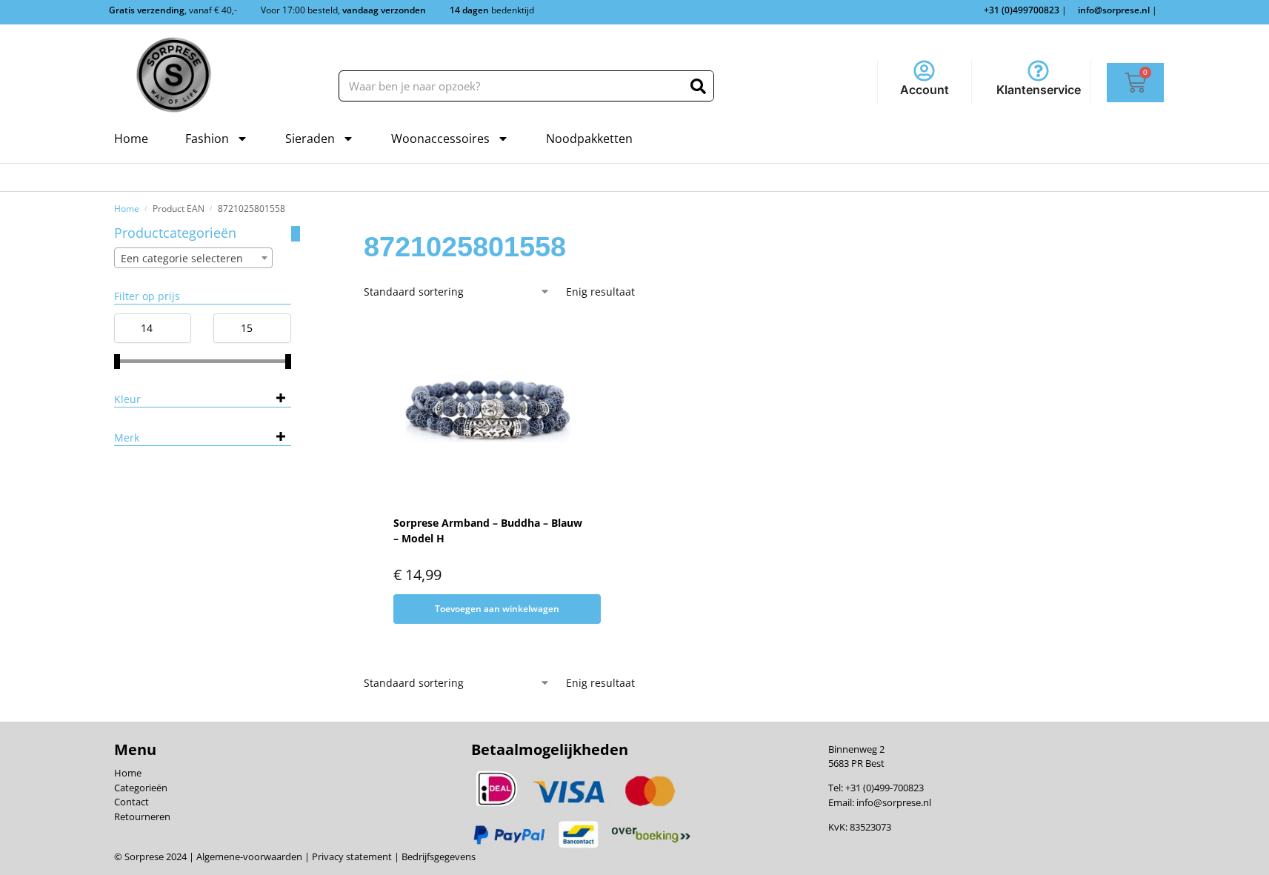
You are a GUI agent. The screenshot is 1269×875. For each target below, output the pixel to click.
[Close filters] (295, 234)
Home (131, 138)
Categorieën (140, 787)
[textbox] (193, 258)
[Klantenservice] (1038, 70)
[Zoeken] (698, 86)
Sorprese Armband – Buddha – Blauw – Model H (487, 530)
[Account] (924, 70)
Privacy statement (351, 856)
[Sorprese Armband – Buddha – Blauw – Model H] (488, 410)
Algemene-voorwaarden (249, 856)
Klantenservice (1038, 89)
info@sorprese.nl (893, 802)
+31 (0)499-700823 (884, 787)
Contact (131, 801)
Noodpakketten (589, 138)
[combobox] (193, 257)
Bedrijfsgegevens (437, 856)
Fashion (207, 138)
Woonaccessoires (440, 138)
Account (924, 89)
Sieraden (310, 138)
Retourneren (142, 816)
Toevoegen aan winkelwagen (497, 608)
